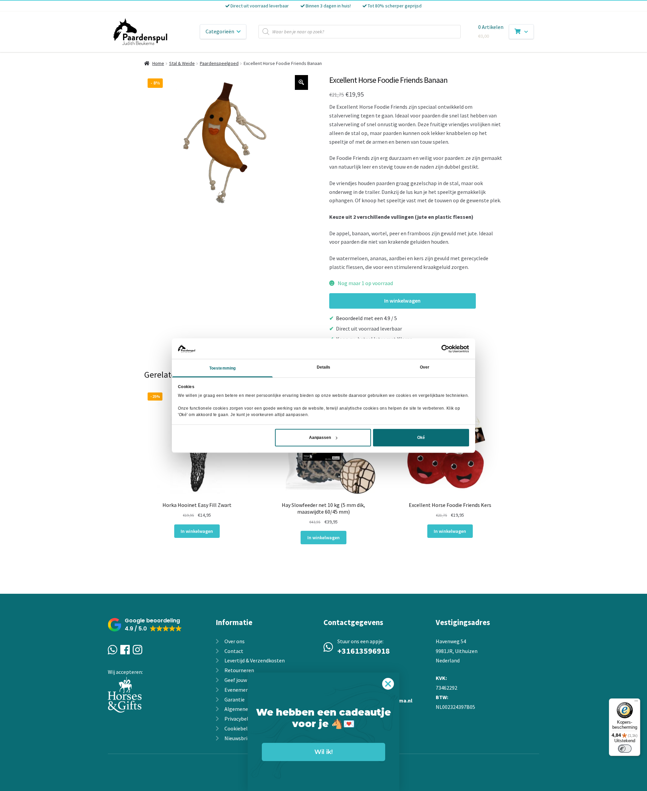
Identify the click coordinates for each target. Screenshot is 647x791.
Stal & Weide (182, 63)
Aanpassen (320, 437)
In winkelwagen (402, 300)
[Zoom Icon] (301, 82)
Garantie (234, 699)
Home (158, 63)
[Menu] (636, 702)
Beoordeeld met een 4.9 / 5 (366, 318)
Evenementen (240, 689)
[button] (145, 625)
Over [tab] (424, 367)
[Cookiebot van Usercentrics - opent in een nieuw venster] (439, 349)
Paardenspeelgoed (219, 63)
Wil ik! (323, 752)
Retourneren (239, 670)
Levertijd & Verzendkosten (254, 660)
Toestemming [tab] (222, 368)
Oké (421, 437)
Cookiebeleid (239, 728)
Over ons (234, 641)
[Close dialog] (388, 684)
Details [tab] (324, 367)
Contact (233, 651)
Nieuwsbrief (238, 738)
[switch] (624, 749)
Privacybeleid (239, 718)
